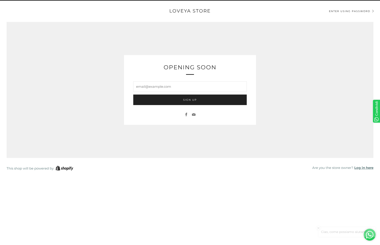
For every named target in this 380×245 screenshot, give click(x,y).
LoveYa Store (190, 11)
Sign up (190, 99)
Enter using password (349, 11)
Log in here (363, 168)
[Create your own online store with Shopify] (64, 169)
